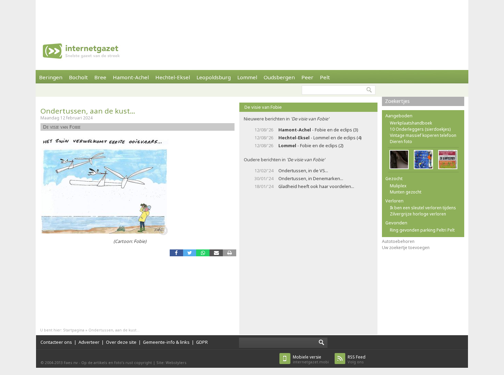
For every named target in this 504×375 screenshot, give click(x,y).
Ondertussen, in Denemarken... (310, 178)
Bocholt (78, 77)
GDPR (202, 342)
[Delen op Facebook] (176, 252)
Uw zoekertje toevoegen (406, 247)
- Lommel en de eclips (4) (320, 137)
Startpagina (73, 329)
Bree (100, 77)
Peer (307, 77)
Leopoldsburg (213, 77)
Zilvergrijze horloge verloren (418, 214)
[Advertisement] (252, 15)
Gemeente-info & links (166, 342)
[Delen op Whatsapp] (202, 252)
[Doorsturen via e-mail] (216, 252)
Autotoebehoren (398, 241)
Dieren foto (401, 141)
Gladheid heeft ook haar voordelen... (316, 186)
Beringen (50, 77)
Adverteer (89, 342)
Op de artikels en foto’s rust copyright (116, 362)
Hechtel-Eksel (172, 77)
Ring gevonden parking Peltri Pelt (422, 230)
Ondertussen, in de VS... (303, 170)
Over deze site (121, 342)
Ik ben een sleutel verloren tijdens (423, 208)
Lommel (247, 77)
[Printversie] (229, 252)
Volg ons (356, 359)
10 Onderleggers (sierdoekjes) (420, 129)
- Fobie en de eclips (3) (318, 130)
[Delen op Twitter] (189, 252)
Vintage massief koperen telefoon (423, 135)
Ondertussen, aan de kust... (87, 111)
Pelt (325, 77)
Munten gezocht (405, 192)
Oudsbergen (279, 77)
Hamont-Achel (131, 77)
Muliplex (398, 186)
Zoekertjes (397, 101)
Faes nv (71, 362)
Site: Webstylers (171, 362)
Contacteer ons (56, 342)
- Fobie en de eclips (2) (311, 145)
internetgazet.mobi (311, 359)
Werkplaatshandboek (411, 123)
